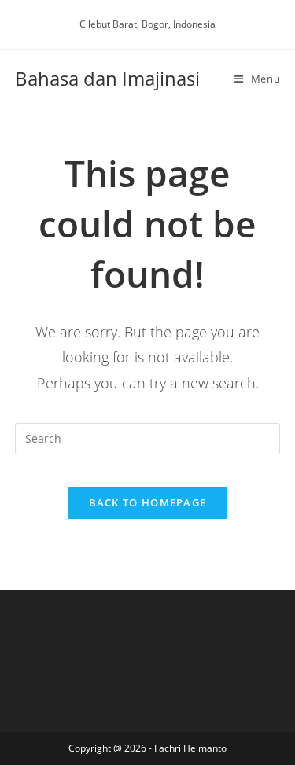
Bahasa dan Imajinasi (107, 78)
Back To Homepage (148, 502)
